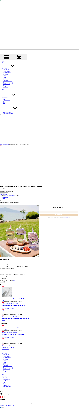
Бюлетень (4, 383)
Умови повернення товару (7, 112)
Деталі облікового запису (6, 100)
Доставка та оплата (6, 111)
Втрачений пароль (5, 380)
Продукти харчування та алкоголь (6, 88)
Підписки (4, 86)
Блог (2, 62)
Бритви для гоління (6, 73)
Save (1, 145)
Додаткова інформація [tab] (5, 197)
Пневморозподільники (6, 79)
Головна (3, 61)
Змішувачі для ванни (6, 144)
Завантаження (5, 98)
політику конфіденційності (66, 217)
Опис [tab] (2, 196)
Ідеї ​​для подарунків (6, 69)
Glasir (1, 51)
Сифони (4, 77)
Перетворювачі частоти (6, 84)
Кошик (4, 102)
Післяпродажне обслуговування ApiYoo (8, 113)
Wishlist (4, 103)
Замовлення (5, 377)
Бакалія (4, 70)
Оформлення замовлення (6, 101)
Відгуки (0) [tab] (3, 198)
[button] (39, 407)
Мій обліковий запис (4, 97)
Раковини (4, 78)
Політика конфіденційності (4, 405)
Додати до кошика (2, 193)
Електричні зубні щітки (6, 71)
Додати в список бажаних (3, 194)
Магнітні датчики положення (7, 81)
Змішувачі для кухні (6, 76)
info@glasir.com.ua (6, 401)
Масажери (4, 75)
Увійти (14, 280)
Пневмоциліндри (5, 80)
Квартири (3, 89)
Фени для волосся (5, 74)
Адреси (4, 99)
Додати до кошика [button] (4, 308)
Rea (18, 195)
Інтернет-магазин (4, 68)
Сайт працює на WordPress (11, 405)
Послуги (4, 85)
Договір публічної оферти (5, 384)
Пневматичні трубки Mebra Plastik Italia (8, 82)
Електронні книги (5, 87)
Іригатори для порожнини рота (7, 72)
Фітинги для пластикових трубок (8, 83)
